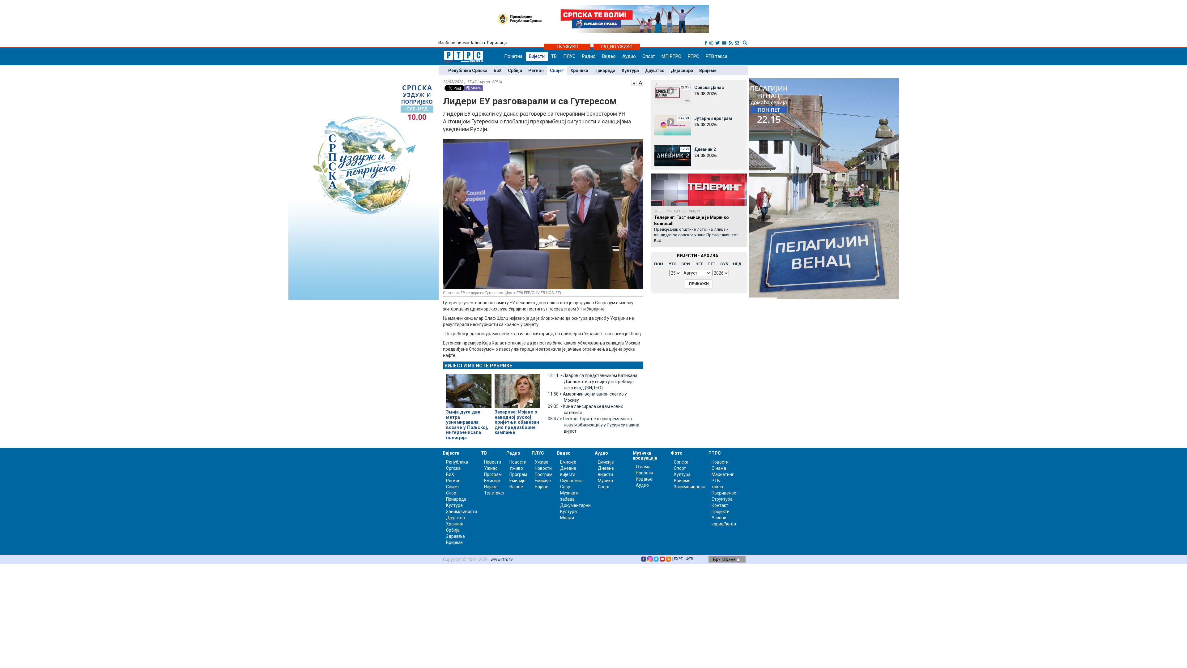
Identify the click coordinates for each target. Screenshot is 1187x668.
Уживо (491, 468)
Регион (536, 70)
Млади (567, 517)
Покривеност (725, 492)
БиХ (498, 70)
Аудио (629, 56)
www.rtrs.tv (502, 559)
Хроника (579, 70)
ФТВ (689, 559)
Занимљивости (461, 511)
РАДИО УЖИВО (616, 46)
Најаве (491, 486)
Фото (677, 453)
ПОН (658, 264)
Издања (644, 479)
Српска (681, 462)
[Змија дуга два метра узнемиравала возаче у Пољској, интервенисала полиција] (468, 388)
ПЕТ (711, 264)
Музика (605, 480)
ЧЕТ (699, 264)
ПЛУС (569, 56)
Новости (492, 462)
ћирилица (497, 42)
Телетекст (494, 492)
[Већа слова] (640, 82)
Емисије (492, 480)
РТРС (693, 56)
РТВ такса (716, 56)
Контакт (720, 505)
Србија (515, 70)
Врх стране (725, 559)
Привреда (604, 70)
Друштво (655, 70)
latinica (478, 42)
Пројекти (721, 511)
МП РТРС (671, 56)
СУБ (724, 264)
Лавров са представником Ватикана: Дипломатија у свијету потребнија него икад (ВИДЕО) (593, 381)
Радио (589, 56)
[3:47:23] (672, 124)
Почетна (513, 56)
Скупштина (571, 480)
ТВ (554, 56)
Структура (722, 499)
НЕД (737, 264)
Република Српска (467, 70)
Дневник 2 (705, 149)
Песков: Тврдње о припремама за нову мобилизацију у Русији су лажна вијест (593, 425)
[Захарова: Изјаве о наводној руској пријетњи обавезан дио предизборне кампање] (517, 388)
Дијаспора (682, 70)
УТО (672, 264)
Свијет (557, 70)
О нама (643, 466)
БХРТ (678, 559)
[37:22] (672, 155)
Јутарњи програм (713, 118)
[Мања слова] (634, 82)
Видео (609, 56)
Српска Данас (709, 87)
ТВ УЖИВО (567, 46)
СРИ (685, 264)
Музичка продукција (645, 455)
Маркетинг (723, 474)
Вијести (537, 56)
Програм (493, 474)
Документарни (575, 505)
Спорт (648, 56)
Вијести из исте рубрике (478, 366)
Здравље (455, 536)
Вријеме (708, 70)
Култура (630, 70)
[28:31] (672, 93)
